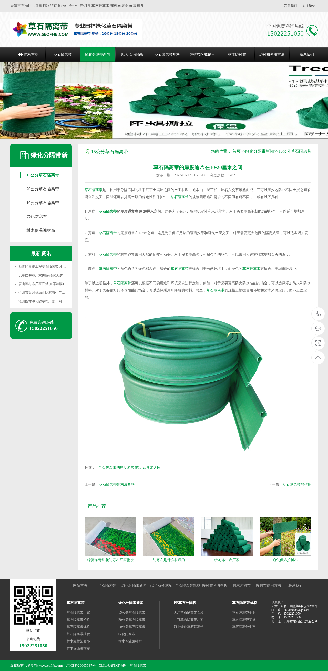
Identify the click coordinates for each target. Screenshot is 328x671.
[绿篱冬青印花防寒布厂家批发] (111, 536)
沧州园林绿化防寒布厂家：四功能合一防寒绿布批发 (56, 301)
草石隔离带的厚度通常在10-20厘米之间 (129, 467)
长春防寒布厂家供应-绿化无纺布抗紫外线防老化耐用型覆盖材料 (65, 275)
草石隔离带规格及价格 (117, 484)
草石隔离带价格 (78, 620)
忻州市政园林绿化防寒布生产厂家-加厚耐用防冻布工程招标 (62, 293)
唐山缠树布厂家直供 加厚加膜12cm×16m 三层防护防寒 (58, 284)
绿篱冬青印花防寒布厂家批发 (110, 560)
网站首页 (31, 54)
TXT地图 (119, 665)
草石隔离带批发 (78, 634)
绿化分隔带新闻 (97, 54)
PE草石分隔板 (132, 54)
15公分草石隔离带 (42, 175)
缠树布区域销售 (202, 54)
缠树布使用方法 (271, 54)
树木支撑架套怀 (78, 641)
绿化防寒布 (36, 216)
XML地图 (106, 665)
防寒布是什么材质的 (169, 560)
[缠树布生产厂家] (227, 536)
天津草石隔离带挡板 (189, 612)
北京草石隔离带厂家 (189, 620)
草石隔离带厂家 (78, 612)
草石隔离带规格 (167, 54)
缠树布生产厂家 (227, 560)
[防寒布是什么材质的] (169, 536)
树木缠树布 (237, 54)
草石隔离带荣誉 (243, 620)
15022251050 (318, 314)
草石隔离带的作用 (297, 484)
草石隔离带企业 (243, 612)
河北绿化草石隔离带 (189, 627)
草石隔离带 (63, 54)
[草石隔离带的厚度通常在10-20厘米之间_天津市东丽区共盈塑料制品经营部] (76, 29)
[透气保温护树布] (285, 536)
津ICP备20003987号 (81, 665)
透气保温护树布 (285, 560)
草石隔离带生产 (243, 627)
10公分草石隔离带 (42, 203)
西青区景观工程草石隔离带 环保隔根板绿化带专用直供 (58, 266)
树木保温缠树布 (40, 230)
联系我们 (290, 6)
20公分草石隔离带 (42, 189)
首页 (236, 151)
